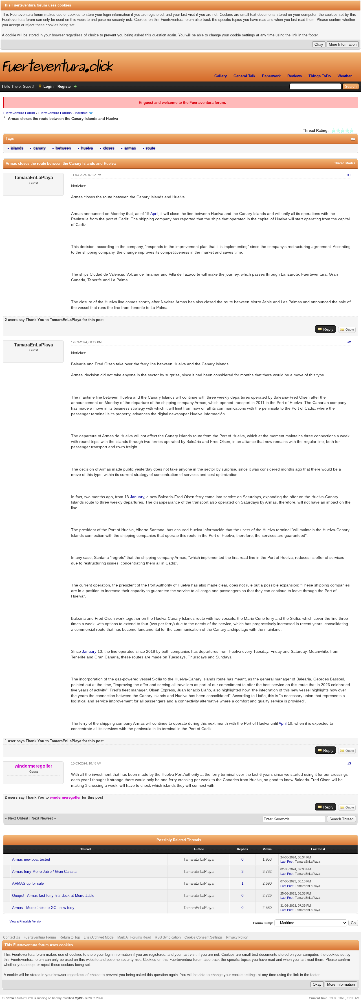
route (150, 148)
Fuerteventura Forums (55, 113)
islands (17, 148)
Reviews (294, 76)
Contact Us (11, 937)
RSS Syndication (168, 937)
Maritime (81, 113)
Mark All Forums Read (134, 937)
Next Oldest (18, 818)
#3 (349, 763)
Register (65, 86)
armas (130, 148)
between (63, 148)
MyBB (79, 998)
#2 (349, 342)
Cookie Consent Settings (203, 937)
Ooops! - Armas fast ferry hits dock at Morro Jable (53, 895)
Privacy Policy (237, 937)
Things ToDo (320, 76)
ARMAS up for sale (28, 883)
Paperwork (271, 76)
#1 (349, 175)
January (137, 497)
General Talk (244, 76)
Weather (345, 76)
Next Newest (42, 818)
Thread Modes (344, 163)
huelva (87, 148)
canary (40, 148)
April (154, 213)
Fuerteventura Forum (19, 113)
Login (48, 86)
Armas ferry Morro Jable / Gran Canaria (44, 871)
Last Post (286, 861)
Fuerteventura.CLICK (17, 998)
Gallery (220, 76)
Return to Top (70, 937)
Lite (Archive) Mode (99, 937)
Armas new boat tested (31, 859)
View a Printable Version (26, 921)
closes (109, 148)
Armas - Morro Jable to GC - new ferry (43, 908)
